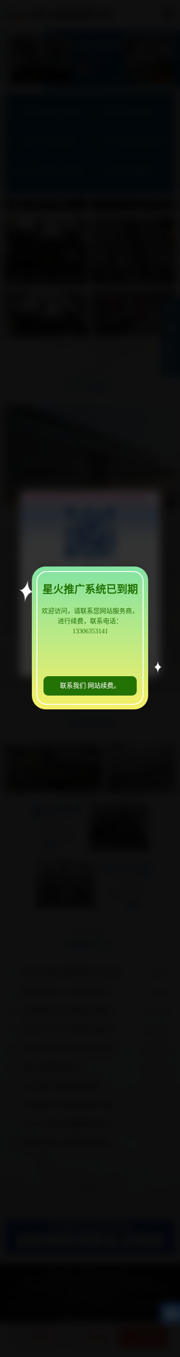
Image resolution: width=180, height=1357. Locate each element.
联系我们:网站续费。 (90, 685)
